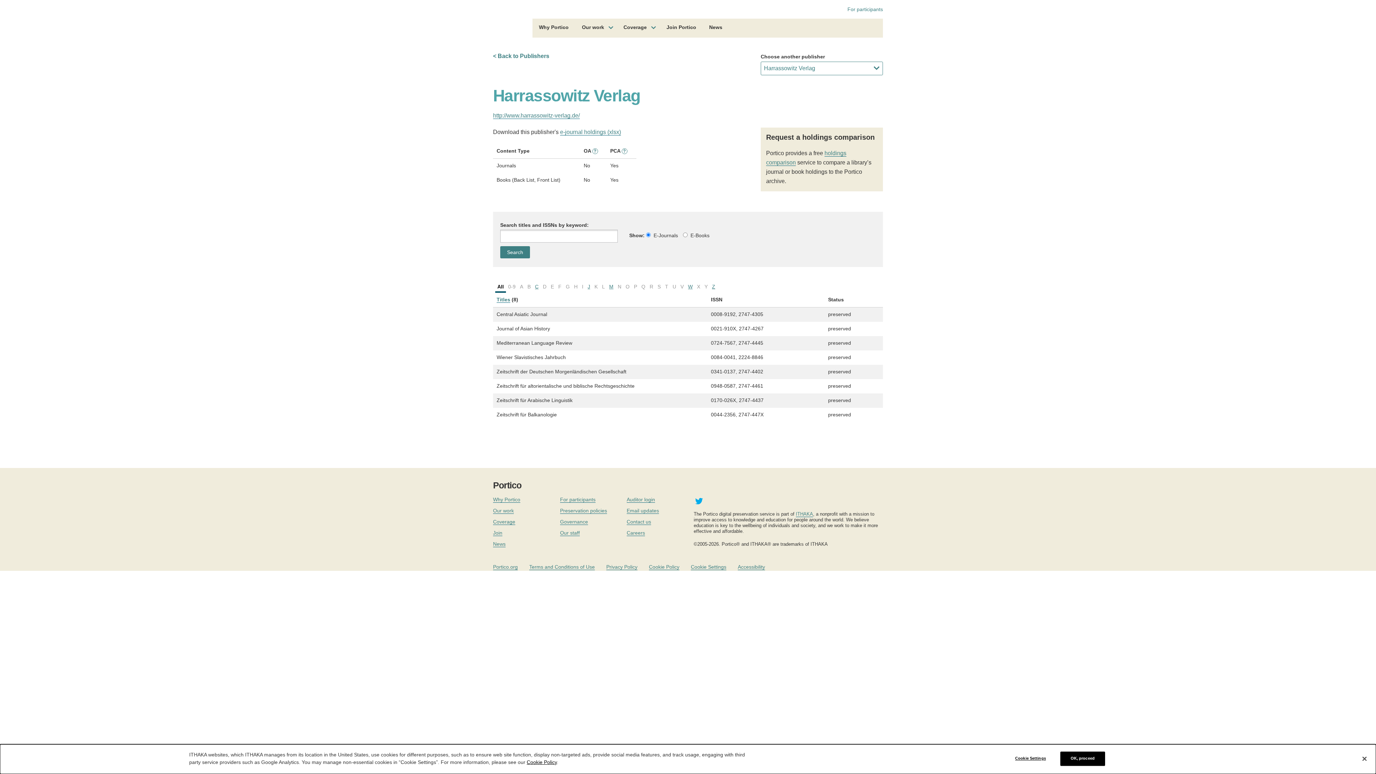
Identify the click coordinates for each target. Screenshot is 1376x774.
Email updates (643, 510)
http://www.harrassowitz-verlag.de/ (536, 116)
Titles (503, 299)
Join (497, 533)
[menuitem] (553, 28)
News (715, 27)
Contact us (639, 522)
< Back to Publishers (521, 56)
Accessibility (751, 567)
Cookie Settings (708, 567)
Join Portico (681, 27)
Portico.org (505, 567)
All (500, 287)
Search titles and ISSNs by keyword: (544, 225)
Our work (593, 27)
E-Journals (666, 235)
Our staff (570, 533)
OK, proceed (1083, 758)
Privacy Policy (621, 567)
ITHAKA (804, 514)
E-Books (700, 235)
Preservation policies (583, 510)
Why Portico (554, 27)
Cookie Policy (664, 567)
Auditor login (641, 499)
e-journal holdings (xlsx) (590, 132)
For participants (865, 9)
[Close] (1364, 758)
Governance (574, 522)
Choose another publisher (793, 56)
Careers (636, 533)
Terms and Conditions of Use (562, 567)
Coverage (635, 27)
